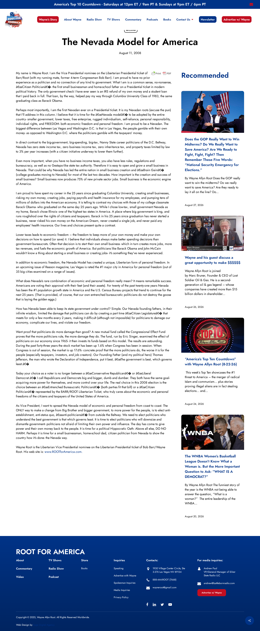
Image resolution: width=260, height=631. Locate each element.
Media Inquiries (122, 590)
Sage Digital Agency (43, 625)
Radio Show (56, 569)
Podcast (54, 577)
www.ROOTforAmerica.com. (63, 451)
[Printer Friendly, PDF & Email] (161, 74)
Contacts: (152, 560)
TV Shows (55, 560)
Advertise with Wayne (125, 575)
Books (84, 568)
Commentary (24, 569)
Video (20, 577)
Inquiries (119, 560)
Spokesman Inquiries (124, 583)
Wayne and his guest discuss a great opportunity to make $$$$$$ (212, 260)
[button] (211, 592)
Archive (131, 30)
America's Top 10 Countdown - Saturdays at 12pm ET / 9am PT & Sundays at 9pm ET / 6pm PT (130, 4)
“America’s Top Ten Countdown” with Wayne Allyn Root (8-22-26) (211, 362)
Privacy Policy (121, 597)
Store (84, 560)
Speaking (118, 568)
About (20, 560)
